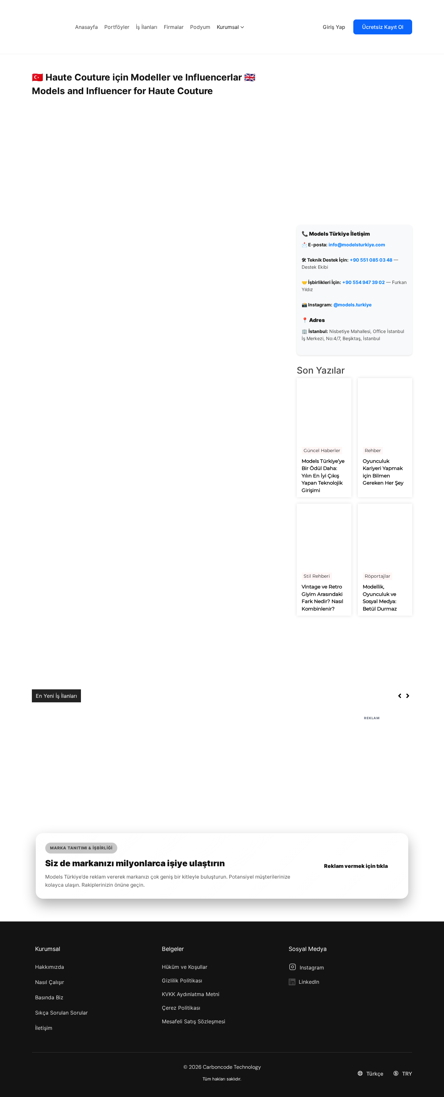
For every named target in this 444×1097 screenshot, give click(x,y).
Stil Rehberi (317, 576)
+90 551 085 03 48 (371, 260)
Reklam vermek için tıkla (356, 866)
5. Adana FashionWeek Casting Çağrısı (132, 696)
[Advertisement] (222, 766)
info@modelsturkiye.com (357, 244)
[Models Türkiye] (48, 26)
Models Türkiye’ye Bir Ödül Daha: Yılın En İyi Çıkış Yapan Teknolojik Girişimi (323, 475)
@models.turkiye (352, 304)
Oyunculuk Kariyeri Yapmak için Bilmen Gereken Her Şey (383, 472)
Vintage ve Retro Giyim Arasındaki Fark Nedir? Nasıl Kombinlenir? (322, 598)
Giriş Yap (334, 27)
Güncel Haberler (322, 450)
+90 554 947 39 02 (363, 282)
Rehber (373, 450)
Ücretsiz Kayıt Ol (382, 27)
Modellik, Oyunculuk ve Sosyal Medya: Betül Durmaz (380, 598)
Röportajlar (377, 576)
